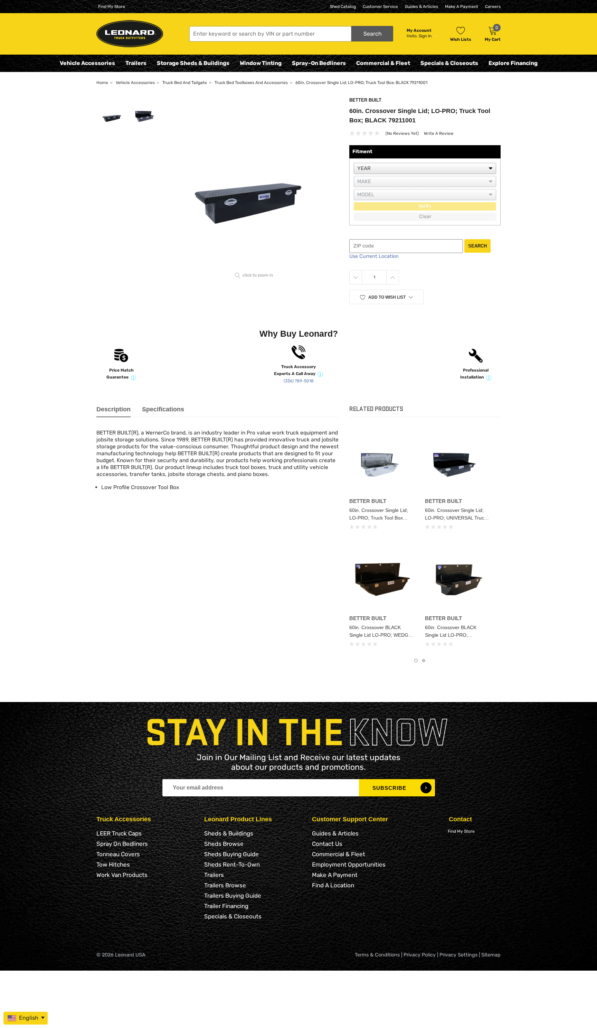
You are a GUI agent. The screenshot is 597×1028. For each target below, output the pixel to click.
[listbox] (425, 168)
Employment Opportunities (349, 864)
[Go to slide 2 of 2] (423, 660)
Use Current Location (374, 256)
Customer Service (380, 6)
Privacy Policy (420, 955)
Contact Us (327, 843)
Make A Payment (461, 6)
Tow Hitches (113, 864)
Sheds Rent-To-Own (232, 864)
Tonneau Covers (118, 854)
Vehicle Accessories (87, 63)
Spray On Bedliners (122, 843)
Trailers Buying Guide (232, 895)
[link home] (129, 33)
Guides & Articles (421, 6)
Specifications (163, 409)
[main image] (254, 183)
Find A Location (333, 885)
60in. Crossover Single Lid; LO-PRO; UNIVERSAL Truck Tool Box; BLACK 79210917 (455, 517)
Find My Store (111, 6)
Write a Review (439, 133)
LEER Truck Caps (119, 833)
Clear (425, 216)
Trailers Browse (225, 885)
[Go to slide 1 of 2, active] (416, 660)
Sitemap (491, 955)
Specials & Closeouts (449, 63)
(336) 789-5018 (299, 381)
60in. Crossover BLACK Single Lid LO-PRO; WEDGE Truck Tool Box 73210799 (380, 635)
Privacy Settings (458, 955)
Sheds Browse (224, 843)
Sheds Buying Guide (231, 854)
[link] (382, 462)
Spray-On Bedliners (319, 63)
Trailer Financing (226, 906)
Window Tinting (261, 63)
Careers (493, 6)
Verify (425, 206)
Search (477, 246)
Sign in (426, 36)
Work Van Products (122, 875)
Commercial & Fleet (383, 63)
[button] (291, 33)
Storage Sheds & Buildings (193, 63)
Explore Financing (513, 63)
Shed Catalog (343, 6)
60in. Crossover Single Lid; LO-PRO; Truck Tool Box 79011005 (378, 517)
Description (113, 409)
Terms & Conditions (377, 955)
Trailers (135, 63)
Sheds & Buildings (228, 833)
